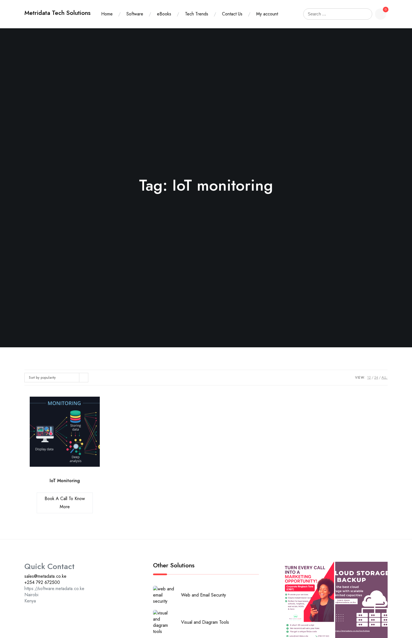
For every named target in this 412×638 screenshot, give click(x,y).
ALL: (384, 377)
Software (134, 14)
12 (369, 377)
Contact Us (232, 14)
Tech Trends (196, 14)
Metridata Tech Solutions (57, 12)
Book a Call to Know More (65, 502)
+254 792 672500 (42, 582)
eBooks (164, 14)
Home (107, 14)
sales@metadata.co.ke (45, 576)
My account (267, 14)
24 (376, 377)
